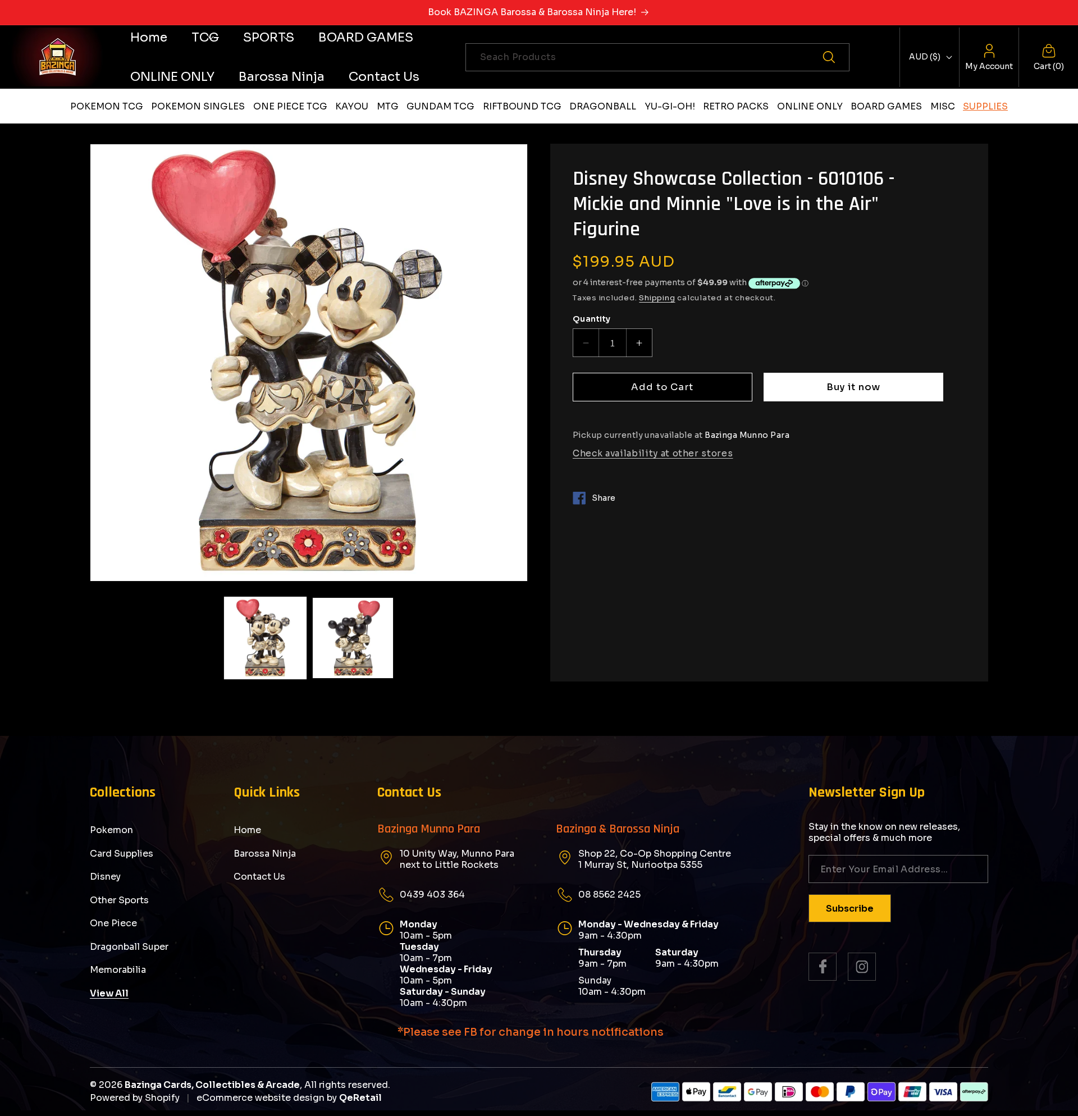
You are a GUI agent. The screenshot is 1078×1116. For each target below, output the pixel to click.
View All (109, 993)
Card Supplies (121, 853)
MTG (388, 106)
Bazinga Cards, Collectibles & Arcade (212, 1085)
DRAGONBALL (602, 106)
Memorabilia (118, 970)
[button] (205, 37)
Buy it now (853, 387)
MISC (942, 106)
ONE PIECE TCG (290, 106)
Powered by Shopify (135, 1098)
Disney (105, 876)
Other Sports (119, 900)
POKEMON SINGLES (198, 106)
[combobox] (657, 57)
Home (247, 830)
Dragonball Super (129, 947)
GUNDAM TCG (440, 106)
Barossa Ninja (265, 853)
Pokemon (111, 830)
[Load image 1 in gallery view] (265, 638)
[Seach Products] (835, 57)
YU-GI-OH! (670, 106)
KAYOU (351, 106)
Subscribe (850, 908)
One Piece (113, 923)
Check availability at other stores (653, 453)
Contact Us (259, 876)
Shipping (657, 298)
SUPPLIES (985, 106)
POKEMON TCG (106, 106)
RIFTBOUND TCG (522, 106)
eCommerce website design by (267, 1098)
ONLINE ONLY (810, 106)
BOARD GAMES (886, 106)
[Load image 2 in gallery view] (353, 638)
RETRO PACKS (736, 106)
